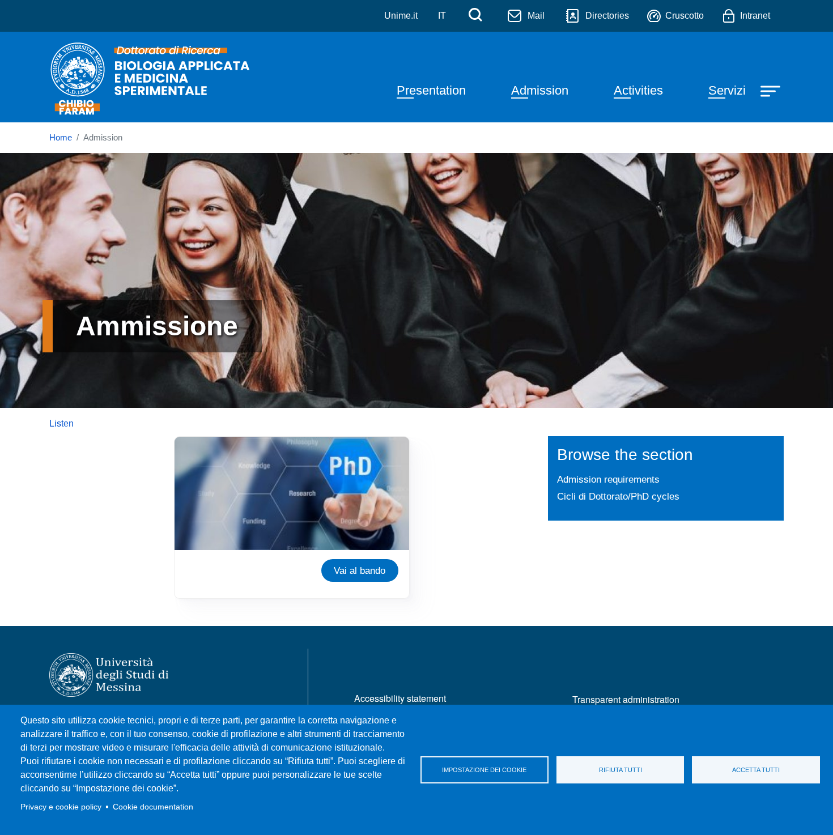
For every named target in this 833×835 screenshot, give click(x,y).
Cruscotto (684, 15)
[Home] (152, 77)
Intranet (755, 15)
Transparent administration (625, 699)
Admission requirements (608, 479)
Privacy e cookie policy (60, 807)
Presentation (431, 90)
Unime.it (401, 15)
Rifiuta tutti (620, 769)
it (442, 15)
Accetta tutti (756, 769)
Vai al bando (359, 570)
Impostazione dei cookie (484, 769)
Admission (539, 90)
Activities (638, 90)
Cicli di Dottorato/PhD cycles (618, 496)
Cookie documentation (153, 807)
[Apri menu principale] (772, 90)
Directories (607, 15)
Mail (536, 15)
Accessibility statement (400, 698)
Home (60, 137)
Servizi (727, 90)
